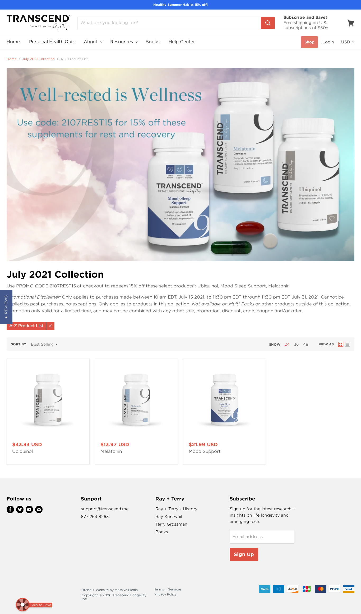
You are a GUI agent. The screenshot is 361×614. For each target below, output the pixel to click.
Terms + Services (167, 589)
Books (152, 41)
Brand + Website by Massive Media (110, 590)
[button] (6, 307)
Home (13, 41)
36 (296, 344)
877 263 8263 (95, 516)
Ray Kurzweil (168, 516)
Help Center (182, 41)
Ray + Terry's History (176, 509)
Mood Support (205, 451)
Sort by (18, 344)
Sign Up (244, 554)
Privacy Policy (165, 594)
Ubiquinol (22, 451)
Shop (309, 42)
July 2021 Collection (38, 59)
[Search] (268, 23)
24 (287, 344)
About (91, 41)
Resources (122, 41)
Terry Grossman (171, 524)
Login (328, 42)
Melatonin (111, 451)
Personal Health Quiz (52, 41)
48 (305, 344)
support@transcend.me (104, 509)
